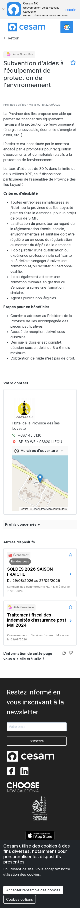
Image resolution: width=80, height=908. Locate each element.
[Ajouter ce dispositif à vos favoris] (73, 63)
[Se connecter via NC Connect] (66, 27)
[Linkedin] (24, 771)
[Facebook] (11, 771)
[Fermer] (3, 9)
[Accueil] (26, 27)
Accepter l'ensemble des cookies (33, 890)
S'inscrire (37, 741)
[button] (40, 478)
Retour (13, 38)
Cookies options (19, 899)
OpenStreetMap (42, 509)
